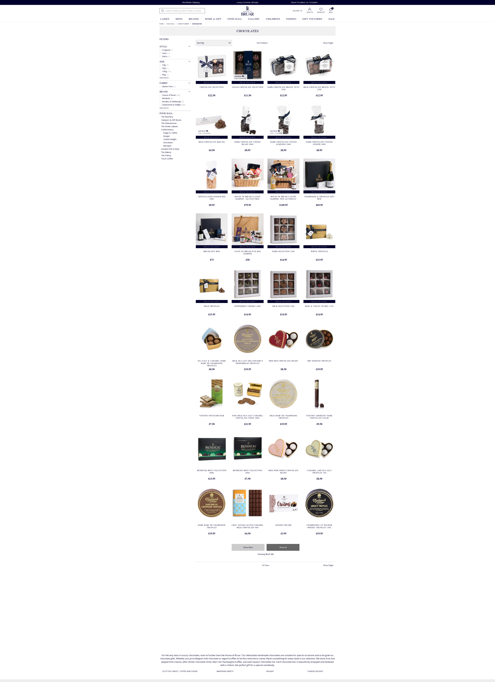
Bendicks (167, 98)
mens (179, 18)
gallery (254, 18)
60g (165, 74)
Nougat (166, 136)
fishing (291, 18)
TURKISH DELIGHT (315, 671)
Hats (166, 53)
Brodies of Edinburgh (173, 101)
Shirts (166, 56)
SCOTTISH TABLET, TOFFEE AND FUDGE (179, 671)
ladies (164, 18)
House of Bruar (171, 95)
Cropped (167, 50)
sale (331, 18)
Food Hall (166, 113)
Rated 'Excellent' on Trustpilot (304, 2)
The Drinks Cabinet (169, 126)
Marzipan (167, 145)
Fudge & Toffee (170, 133)
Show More (248, 547)
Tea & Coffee (167, 158)
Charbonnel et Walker (173, 104)
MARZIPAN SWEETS (225, 671)
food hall (235, 18)
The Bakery (166, 152)
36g (165, 68)
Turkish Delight (169, 139)
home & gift (213, 18)
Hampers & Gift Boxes (171, 120)
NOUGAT (270, 671)
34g (165, 65)
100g (166, 71)
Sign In (310, 12)
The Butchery (167, 116)
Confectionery (167, 129)
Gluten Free (169, 86)
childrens (273, 18)
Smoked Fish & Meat (170, 149)
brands (194, 18)
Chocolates (168, 142)
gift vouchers (312, 18)
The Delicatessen (169, 123)
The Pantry (166, 155)
